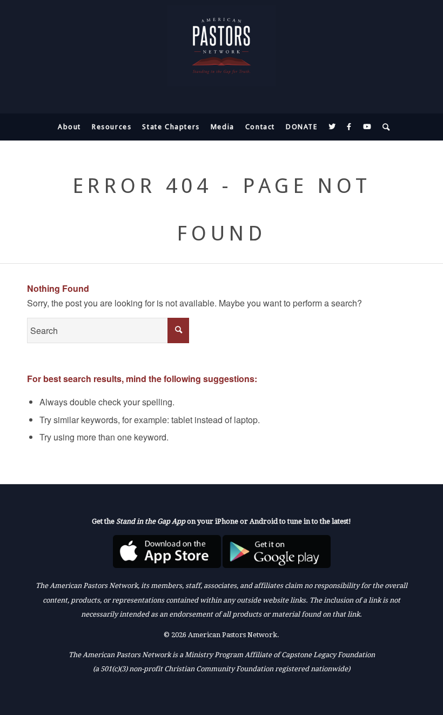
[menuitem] (69, 127)
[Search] (384, 127)
